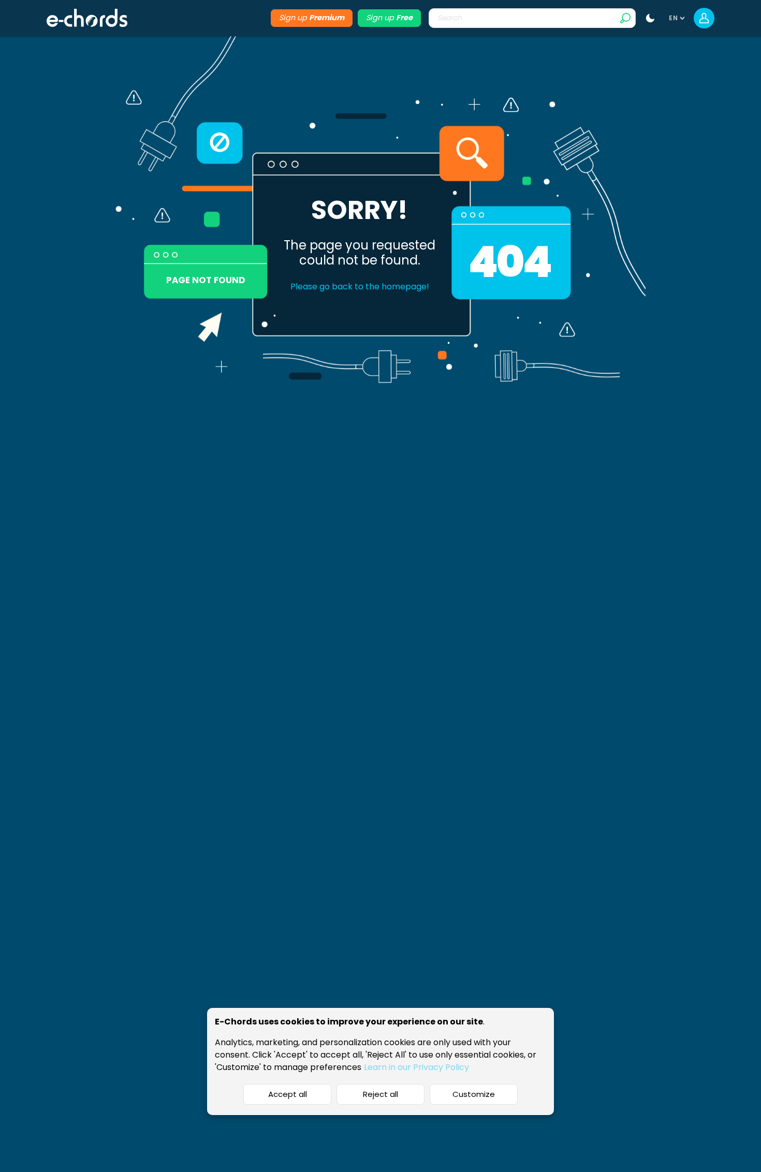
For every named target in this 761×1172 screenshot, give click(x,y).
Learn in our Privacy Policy (416, 1067)
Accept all (287, 1094)
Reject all (380, 1094)
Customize (473, 1094)
